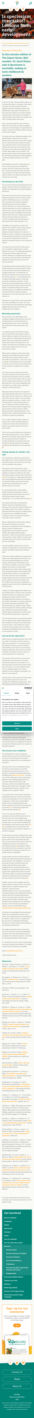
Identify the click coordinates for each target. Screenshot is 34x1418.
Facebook (10, 1363)
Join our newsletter (10, 1239)
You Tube (17, 1363)
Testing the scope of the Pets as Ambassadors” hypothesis (16, 1133)
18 (19, 809)
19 (30, 824)
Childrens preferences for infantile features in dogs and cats (17, 1035)
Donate (11, 9)
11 (30, 498)
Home (3, 43)
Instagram (23, 1363)
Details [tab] (17, 693)
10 (4, 477)
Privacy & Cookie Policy (17, 1397)
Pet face (24, 1043)
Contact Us (17, 1372)
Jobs (17, 1399)
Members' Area (23, 9)
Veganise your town (10, 1280)
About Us (17, 1386)
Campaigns (8, 1221)
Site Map (17, 1394)
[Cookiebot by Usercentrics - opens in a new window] (24, 688)
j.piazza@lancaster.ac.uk (14, 951)
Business (7, 1284)
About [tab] (28, 693)
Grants (6, 1235)
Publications (10, 1264)
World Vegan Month (10, 1287)
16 (10, 807)
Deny (17, 728)
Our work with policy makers (13, 1243)
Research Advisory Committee (16, 1253)
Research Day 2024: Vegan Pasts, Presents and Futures (17, 1269)
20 (3, 826)
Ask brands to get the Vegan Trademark (13, 1296)
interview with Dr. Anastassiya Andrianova (16, 908)
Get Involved (9, 43)
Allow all (17, 723)
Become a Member (10, 1218)
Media (17, 1379)
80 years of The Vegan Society (14, 1291)
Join (17, 9)
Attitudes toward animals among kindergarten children (15, 1054)
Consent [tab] (6, 693)
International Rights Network (13, 1277)
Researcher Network (13, 1257)
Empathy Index (11, 1273)
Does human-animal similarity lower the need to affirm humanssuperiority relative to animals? (16, 1183)
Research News (23, 43)
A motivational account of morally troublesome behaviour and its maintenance (16, 1086)
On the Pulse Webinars (13, 1260)
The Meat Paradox (13, 979)
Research (16, 43)
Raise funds (8, 1228)
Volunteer (7, 1232)
